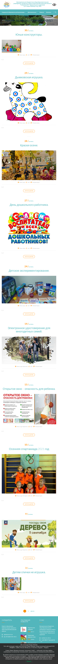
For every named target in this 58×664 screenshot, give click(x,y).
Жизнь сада (22, 54)
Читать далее (29, 63)
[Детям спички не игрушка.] (11, 583)
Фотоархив (25, 495)
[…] (2, 59)
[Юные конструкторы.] (11, 46)
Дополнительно (32, 12)
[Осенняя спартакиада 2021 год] (29, 473)
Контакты (48, 12)
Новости (42, 12)
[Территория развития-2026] (23, 637)
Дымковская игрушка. (29, 77)
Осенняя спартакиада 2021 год (29, 449)
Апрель (31, 639)
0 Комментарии (35, 54)
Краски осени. (29, 145)
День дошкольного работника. (29, 204)
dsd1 (29, 54)
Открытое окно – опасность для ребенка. (29, 388)
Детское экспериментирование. (29, 270)
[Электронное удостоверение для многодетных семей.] (29, 350)
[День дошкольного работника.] (29, 227)
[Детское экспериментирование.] (29, 289)
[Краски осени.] (29, 165)
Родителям (25, 366)
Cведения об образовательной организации (13, 12)
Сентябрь (29, 30)
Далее (32, 611)
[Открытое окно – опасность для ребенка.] (29, 409)
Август (31, 631)
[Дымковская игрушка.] (29, 101)
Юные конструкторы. (29, 34)
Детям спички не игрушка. (29, 572)
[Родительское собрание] (23, 629)
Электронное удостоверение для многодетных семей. (29, 329)
